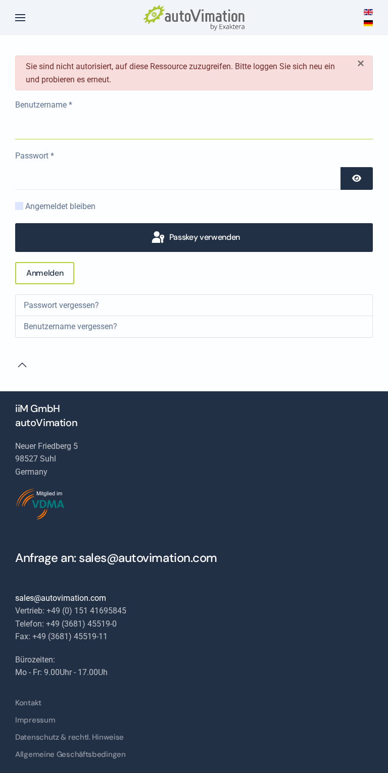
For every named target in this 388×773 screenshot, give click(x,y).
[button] (20, 17)
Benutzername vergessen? (70, 326)
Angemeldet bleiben (60, 206)
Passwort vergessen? (61, 305)
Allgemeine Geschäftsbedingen (70, 754)
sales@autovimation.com (148, 557)
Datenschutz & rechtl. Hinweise (69, 737)
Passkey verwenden (203, 237)
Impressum (35, 720)
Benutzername (43, 105)
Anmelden (44, 273)
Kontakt (28, 703)
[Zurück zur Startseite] (194, 17)
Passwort (34, 156)
